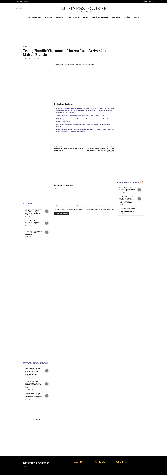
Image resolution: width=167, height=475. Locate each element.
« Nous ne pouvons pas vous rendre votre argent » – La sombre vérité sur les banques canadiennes (33, 396)
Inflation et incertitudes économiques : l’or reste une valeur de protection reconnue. (78, 472)
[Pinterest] (90, 58)
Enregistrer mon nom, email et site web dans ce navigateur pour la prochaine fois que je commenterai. (85, 209)
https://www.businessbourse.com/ (37, 421)
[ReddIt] (102, 58)
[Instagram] (32, 468)
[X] (144, 9)
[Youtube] (147, 9)
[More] (112, 140)
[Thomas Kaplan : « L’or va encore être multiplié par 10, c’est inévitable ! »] (139, 190)
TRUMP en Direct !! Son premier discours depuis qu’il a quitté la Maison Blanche (80, 115)
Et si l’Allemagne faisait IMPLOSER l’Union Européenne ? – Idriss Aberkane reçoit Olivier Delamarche (100, 150)
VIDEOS (25, 46)
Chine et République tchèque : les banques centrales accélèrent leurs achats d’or (127, 210)
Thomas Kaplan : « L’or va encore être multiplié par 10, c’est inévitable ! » (127, 189)
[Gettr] (108, 140)
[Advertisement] (36, 146)
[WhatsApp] (94, 58)
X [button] (165, 471)
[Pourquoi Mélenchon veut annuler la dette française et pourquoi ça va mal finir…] (46, 223)
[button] (151, 9)
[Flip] (114, 58)
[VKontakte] (39, 468)
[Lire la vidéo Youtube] (84, 84)
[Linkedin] (98, 58)
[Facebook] (140, 9)
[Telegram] (110, 58)
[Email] (106, 58)
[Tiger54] (37, 411)
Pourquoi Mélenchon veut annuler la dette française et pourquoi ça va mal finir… (33, 222)
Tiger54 (37, 419)
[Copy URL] (104, 140)
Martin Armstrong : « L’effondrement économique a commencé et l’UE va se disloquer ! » (33, 232)
